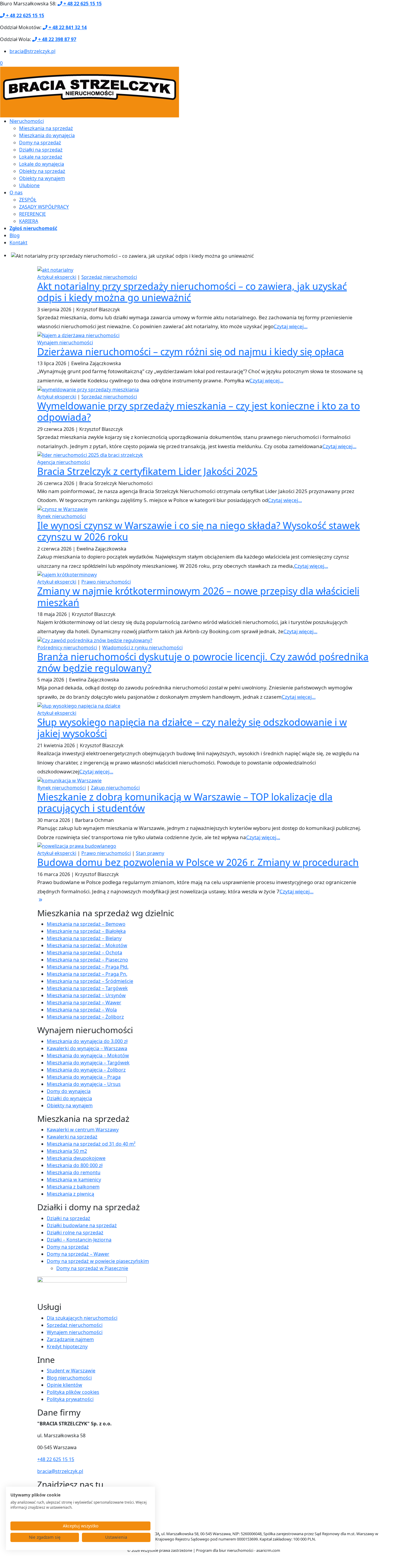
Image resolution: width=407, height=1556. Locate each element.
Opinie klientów (64, 1385)
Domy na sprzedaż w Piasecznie (92, 1268)
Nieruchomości (27, 121)
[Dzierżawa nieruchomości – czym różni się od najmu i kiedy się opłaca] (78, 334)
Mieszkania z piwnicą (70, 1194)
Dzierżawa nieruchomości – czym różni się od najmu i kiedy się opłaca (190, 351)
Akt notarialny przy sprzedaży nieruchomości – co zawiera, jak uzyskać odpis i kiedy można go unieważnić (192, 292)
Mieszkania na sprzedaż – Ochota (84, 952)
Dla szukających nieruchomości (82, 1318)
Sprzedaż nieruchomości (109, 277)
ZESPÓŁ (27, 199)
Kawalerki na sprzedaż (72, 1136)
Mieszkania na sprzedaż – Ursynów (86, 995)
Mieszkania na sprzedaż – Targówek (87, 988)
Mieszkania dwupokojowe (76, 1158)
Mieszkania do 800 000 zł (74, 1165)
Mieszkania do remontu (73, 1172)
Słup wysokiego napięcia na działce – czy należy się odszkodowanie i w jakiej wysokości (192, 728)
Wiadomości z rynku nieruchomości (142, 647)
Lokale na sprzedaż (40, 157)
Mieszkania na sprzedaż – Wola (82, 1009)
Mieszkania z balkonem (73, 1186)
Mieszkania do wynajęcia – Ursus (84, 1084)
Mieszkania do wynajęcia (47, 135)
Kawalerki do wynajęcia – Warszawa (87, 1048)
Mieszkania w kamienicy (74, 1179)
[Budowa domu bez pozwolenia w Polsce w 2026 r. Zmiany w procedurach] (76, 845)
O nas (16, 192)
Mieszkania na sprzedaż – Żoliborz (85, 1017)
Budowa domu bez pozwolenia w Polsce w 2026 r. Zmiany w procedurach (198, 862)
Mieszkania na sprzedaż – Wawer (84, 1002)
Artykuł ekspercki (56, 277)
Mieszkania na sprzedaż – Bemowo (86, 924)
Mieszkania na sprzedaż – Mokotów (87, 945)
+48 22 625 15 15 (55, 1459)
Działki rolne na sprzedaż (75, 1232)
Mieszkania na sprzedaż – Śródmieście (90, 981)
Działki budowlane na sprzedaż (82, 1225)
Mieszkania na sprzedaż (46, 128)
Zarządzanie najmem (70, 1339)
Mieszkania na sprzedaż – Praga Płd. (87, 967)
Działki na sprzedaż (41, 149)
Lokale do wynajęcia (41, 164)
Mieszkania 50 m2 (67, 1151)
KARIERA (28, 221)
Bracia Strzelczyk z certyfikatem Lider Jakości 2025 (147, 471)
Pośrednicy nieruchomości (67, 647)
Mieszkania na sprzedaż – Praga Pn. (87, 974)
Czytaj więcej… (290, 326)
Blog (15, 235)
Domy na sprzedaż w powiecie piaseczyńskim (98, 1261)
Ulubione (29, 185)
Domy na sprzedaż (40, 142)
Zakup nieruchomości (115, 787)
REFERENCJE (32, 214)
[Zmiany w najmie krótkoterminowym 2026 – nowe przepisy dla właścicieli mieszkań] (67, 574)
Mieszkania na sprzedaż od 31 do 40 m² (91, 1144)
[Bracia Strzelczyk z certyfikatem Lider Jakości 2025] (90, 454)
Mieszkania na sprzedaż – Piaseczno (87, 959)
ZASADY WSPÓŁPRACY (44, 207)
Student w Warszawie (71, 1370)
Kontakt (18, 242)
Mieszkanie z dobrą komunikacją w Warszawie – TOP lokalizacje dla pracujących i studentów (185, 802)
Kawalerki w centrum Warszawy (83, 1129)
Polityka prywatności (70, 1399)
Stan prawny (150, 853)
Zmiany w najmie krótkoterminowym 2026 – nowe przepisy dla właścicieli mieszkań (198, 596)
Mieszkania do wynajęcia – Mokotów (88, 1055)
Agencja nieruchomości (63, 462)
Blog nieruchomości (69, 1377)
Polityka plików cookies (73, 1392)
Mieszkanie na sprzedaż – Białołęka (86, 931)
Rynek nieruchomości (61, 516)
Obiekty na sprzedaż (42, 171)
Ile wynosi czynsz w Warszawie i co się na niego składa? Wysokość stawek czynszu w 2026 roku (198, 531)
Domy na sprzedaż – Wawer (78, 1254)
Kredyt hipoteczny (67, 1346)
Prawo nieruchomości (106, 581)
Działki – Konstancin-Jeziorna (79, 1239)
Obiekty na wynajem (42, 178)
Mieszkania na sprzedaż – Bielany (84, 938)
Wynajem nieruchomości (65, 342)
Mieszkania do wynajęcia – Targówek (88, 1062)
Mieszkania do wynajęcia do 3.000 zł (87, 1041)
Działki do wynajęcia (69, 1098)
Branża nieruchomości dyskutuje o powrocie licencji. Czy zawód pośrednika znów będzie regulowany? (203, 662)
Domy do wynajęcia (69, 1091)
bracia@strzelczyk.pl (32, 51)
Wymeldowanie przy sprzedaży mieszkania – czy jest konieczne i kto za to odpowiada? (198, 411)
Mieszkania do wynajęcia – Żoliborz (86, 1069)
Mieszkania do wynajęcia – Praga (84, 1077)
